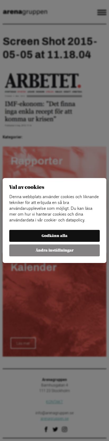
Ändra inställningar (55, 250)
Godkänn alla (54, 236)
